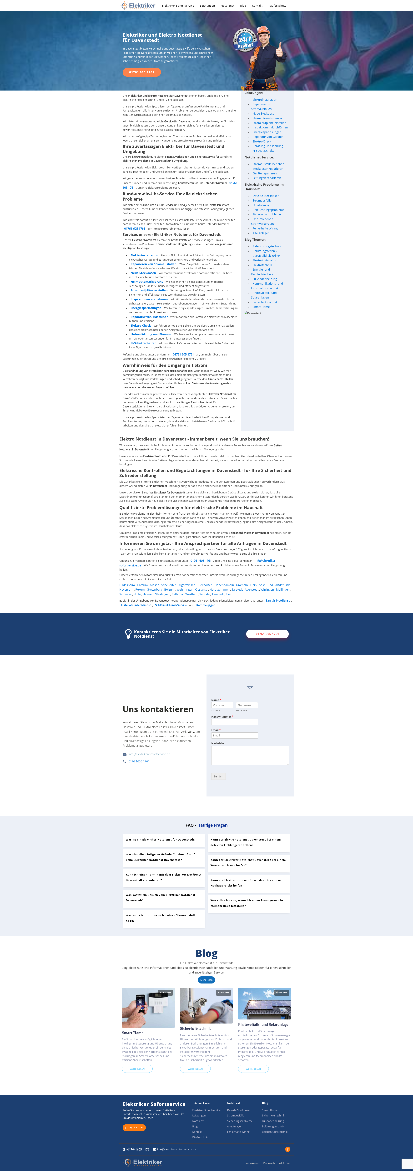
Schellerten (169, 585)
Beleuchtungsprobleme (268, 210)
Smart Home (261, 307)
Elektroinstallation (144, 255)
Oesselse (201, 589)
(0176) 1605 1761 (134, 1127)
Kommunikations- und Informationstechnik (267, 286)
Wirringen (268, 589)
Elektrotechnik (262, 265)
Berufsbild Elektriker (266, 256)
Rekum (140, 589)
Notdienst (227, 5)
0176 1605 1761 (138, 761)
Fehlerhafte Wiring (265, 228)
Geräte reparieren (265, 173)
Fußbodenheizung (265, 279)
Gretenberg (155, 589)
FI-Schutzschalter (264, 150)
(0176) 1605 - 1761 (138, 1149)
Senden (218, 776)
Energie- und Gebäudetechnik (262, 272)
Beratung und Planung (268, 146)
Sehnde (204, 594)
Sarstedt (237, 589)
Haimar (148, 594)
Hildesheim (127, 585)
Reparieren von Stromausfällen (153, 264)
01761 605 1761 (141, 72)
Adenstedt (252, 589)
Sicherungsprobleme (267, 214)
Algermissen (187, 585)
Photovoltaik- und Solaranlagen (264, 295)
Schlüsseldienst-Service (171, 605)
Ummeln (242, 585)
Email (216, 730)
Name (216, 700)
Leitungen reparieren (267, 178)
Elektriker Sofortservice (178, 5)
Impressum (252, 1163)
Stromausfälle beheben (268, 164)
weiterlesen (137, 1068)
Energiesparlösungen (267, 132)
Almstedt (218, 594)
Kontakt (257, 5)
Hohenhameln (225, 585)
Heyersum (126, 589)
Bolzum (169, 589)
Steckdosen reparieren (268, 169)
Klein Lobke (258, 585)
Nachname (241, 710)
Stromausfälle (262, 200)
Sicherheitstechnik (265, 302)
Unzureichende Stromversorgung (263, 221)
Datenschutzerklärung (276, 1163)
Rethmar (178, 594)
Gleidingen (162, 594)
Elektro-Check (262, 141)
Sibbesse (125, 594)
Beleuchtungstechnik (267, 246)
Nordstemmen (220, 589)
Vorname (215, 710)
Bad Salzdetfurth (279, 585)
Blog (243, 5)
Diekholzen (205, 585)
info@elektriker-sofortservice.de (149, 754)
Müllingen (283, 589)
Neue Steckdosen (264, 113)
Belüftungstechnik (265, 251)
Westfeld (191, 594)
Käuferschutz (277, 5)
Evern (230, 594)
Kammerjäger (205, 605)
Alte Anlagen (261, 233)
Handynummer (222, 716)
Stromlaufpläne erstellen (269, 123)
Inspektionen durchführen (270, 127)
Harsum (143, 585)
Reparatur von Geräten (268, 137)
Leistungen (207, 5)
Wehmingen (185, 589)
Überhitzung (261, 205)
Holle (137, 594)
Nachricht (217, 743)
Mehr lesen (206, 979)
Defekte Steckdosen (266, 196)
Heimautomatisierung (267, 118)
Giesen (155, 585)
